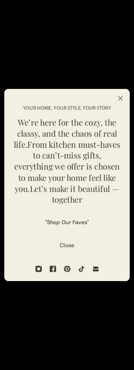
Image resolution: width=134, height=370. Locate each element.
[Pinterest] (67, 268)
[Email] (95, 268)
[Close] (120, 98)
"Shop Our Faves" (67, 222)
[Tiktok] (81, 268)
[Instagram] (38, 268)
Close (67, 245)
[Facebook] (52, 268)
